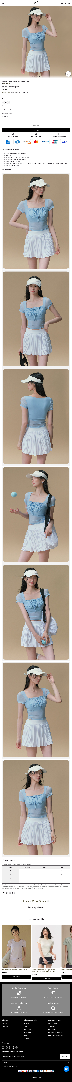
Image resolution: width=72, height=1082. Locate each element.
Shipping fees (6, 92)
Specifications (11, 149)
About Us (4, 1023)
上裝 (4, 84)
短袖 (8, 84)
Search (26, 1026)
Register (26, 1023)
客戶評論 (26, 1038)
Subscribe (65, 1056)
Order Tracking (28, 1032)
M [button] (10, 109)
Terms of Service (52, 1023)
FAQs (25, 1035)
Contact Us (5, 1026)
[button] (3, 3)
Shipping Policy (52, 1029)
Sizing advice (10, 893)
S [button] (4, 109)
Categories (27, 1029)
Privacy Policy (51, 1026)
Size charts (9, 860)
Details (7, 169)
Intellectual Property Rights (55, 1035)
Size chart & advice (7, 113)
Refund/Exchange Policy (55, 1032)
